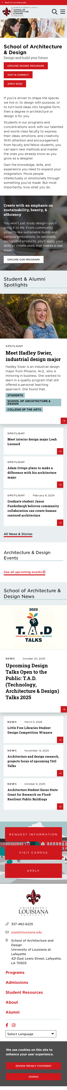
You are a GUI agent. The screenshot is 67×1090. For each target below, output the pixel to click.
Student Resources (24, 992)
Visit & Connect (18, 74)
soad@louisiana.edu (26, 932)
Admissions (17, 982)
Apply (33, 870)
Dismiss (34, 1076)
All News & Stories (18, 533)
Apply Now (14, 83)
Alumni (13, 1012)
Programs (15, 972)
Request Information (33, 834)
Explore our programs (23, 259)
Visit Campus (33, 852)
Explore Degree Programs (25, 65)
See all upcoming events (23, 571)
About (12, 1002)
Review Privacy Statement (34, 1065)
